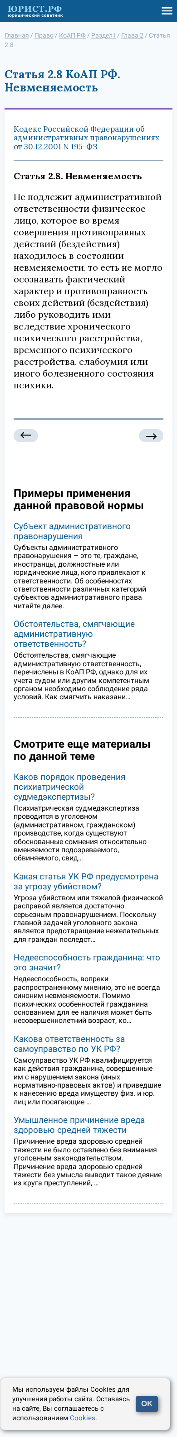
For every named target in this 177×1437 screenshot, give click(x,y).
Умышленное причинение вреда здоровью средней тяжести (79, 1125)
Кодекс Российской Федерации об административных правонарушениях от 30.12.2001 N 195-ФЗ (86, 138)
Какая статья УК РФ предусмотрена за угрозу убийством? (86, 881)
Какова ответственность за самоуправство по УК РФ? (69, 1044)
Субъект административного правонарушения (72, 531)
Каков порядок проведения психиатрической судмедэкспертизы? (69, 787)
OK (146, 1403)
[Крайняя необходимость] (26, 435)
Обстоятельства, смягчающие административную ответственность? (74, 634)
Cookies (82, 1418)
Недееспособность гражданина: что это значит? (87, 962)
